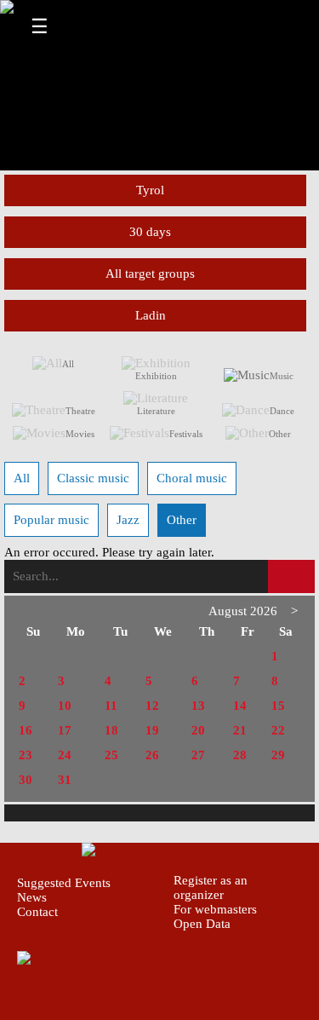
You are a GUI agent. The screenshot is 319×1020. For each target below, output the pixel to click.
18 (111, 730)
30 (25, 780)
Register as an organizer (211, 887)
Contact (37, 912)
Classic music (93, 478)
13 (198, 705)
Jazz (128, 520)
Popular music (51, 520)
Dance (282, 411)
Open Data (202, 924)
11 (111, 705)
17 (64, 730)
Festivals (185, 434)
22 (278, 730)
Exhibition (156, 376)
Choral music (192, 478)
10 (64, 705)
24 (64, 755)
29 (278, 755)
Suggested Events (64, 883)
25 (111, 755)
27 (198, 755)
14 (240, 705)
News (32, 897)
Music (281, 376)
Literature (156, 411)
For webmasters (215, 909)
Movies (80, 434)
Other (280, 434)
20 (198, 730)
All (68, 364)
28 (240, 755)
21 (240, 730)
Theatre (80, 411)
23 (25, 755)
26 (152, 755)
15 (278, 705)
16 (25, 730)
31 (64, 780)
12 (152, 705)
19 (152, 730)
